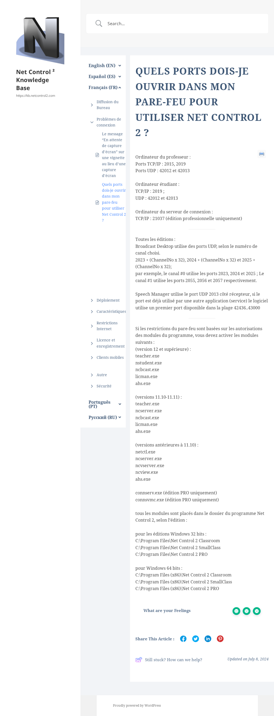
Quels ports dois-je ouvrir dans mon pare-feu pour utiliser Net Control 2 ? (114, 202)
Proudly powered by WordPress (137, 705)
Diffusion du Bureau (108, 104)
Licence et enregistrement (111, 342)
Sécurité (104, 385)
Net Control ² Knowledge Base (35, 80)
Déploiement (108, 300)
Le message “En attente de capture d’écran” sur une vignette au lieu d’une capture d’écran (114, 154)
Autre (102, 374)
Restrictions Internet (107, 325)
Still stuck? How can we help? (173, 659)
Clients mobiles (110, 357)
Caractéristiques (111, 311)
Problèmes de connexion (109, 122)
